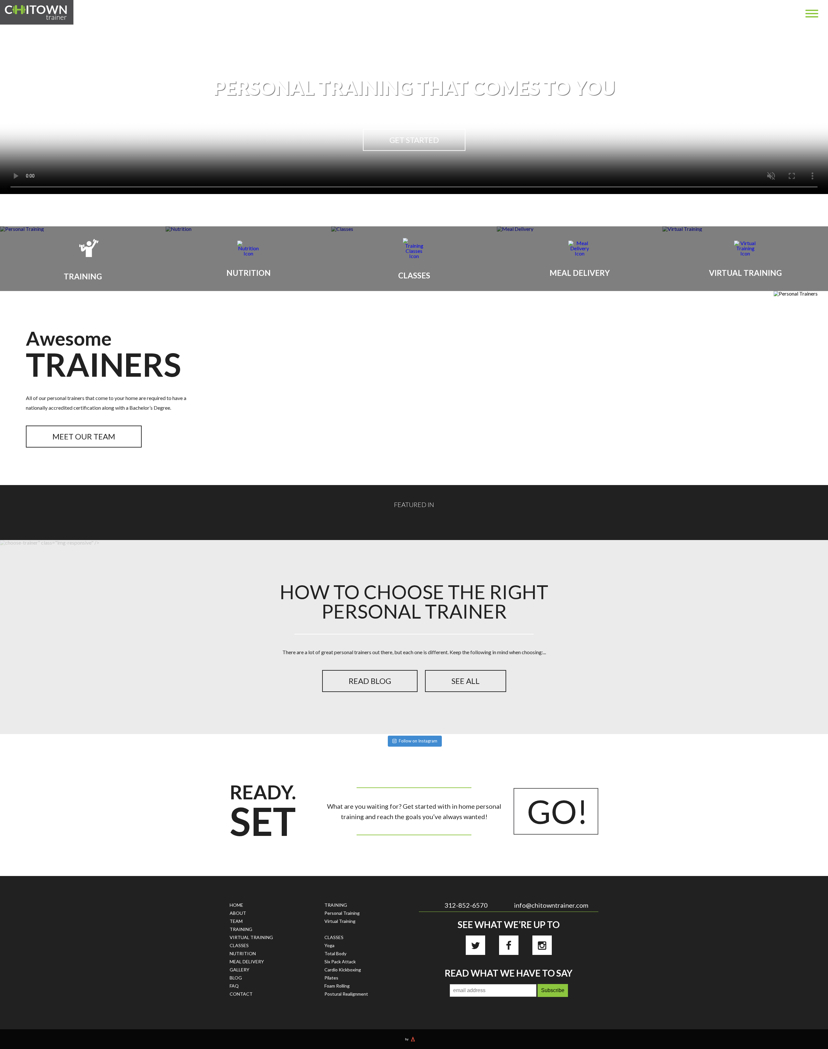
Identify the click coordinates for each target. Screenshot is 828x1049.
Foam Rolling (337, 986)
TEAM (236, 921)
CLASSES (239, 945)
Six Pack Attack (340, 961)
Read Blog (370, 681)
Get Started (414, 140)
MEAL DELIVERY (247, 961)
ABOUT (238, 913)
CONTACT (241, 994)
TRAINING (241, 929)
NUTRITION (243, 953)
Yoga (329, 945)
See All (466, 681)
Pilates (331, 977)
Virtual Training (339, 921)
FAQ (234, 986)
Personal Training (342, 913)
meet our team (83, 436)
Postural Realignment (346, 994)
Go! (557, 811)
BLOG (236, 977)
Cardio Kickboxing (342, 969)
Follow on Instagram (418, 740)
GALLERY (239, 969)
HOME (236, 905)
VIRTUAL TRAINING (251, 937)
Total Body (335, 953)
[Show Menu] (811, 13)
